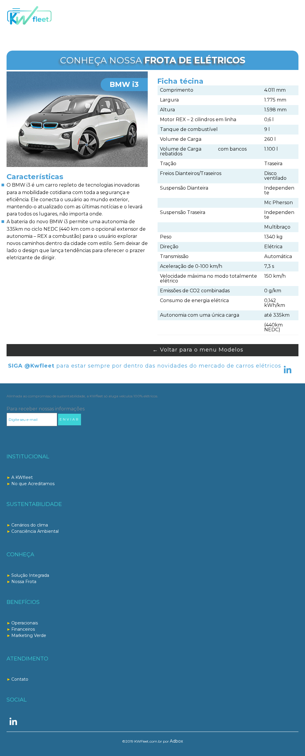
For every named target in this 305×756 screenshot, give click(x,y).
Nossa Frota (23, 581)
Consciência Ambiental (35, 531)
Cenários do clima (29, 525)
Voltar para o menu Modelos (197, 349)
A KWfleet (22, 477)
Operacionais (24, 623)
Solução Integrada (30, 575)
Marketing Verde (28, 635)
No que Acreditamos (33, 483)
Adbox (176, 741)
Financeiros (23, 629)
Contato (19, 679)
